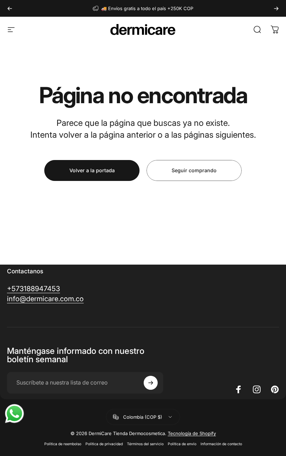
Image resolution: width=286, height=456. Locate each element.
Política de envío (182, 444)
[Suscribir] (151, 383)
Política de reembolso (62, 444)
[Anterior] (9, 8)
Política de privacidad (104, 444)
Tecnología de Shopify (192, 433)
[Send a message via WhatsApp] (14, 414)
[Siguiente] (276, 8)
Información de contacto (221, 444)
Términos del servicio (145, 444)
